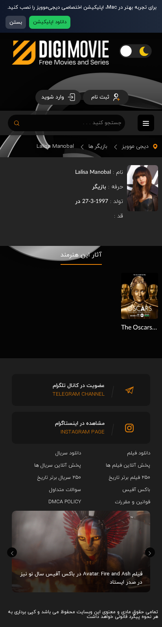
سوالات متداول (65, 489)
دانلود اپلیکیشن (49, 22)
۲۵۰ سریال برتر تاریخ (59, 477)
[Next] (150, 552)
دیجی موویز (135, 146)
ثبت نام (101, 97)
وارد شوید (53, 97)
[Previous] (12, 552)
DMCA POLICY (64, 502)
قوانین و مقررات (132, 502)
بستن (15, 22)
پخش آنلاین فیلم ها (128, 465)
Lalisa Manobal (55, 146)
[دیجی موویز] (60, 71)
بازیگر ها (97, 146)
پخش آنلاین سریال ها (57, 465)
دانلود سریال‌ (68, 453)
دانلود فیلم (138, 453)
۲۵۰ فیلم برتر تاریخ (129, 477)
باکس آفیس (136, 489)
